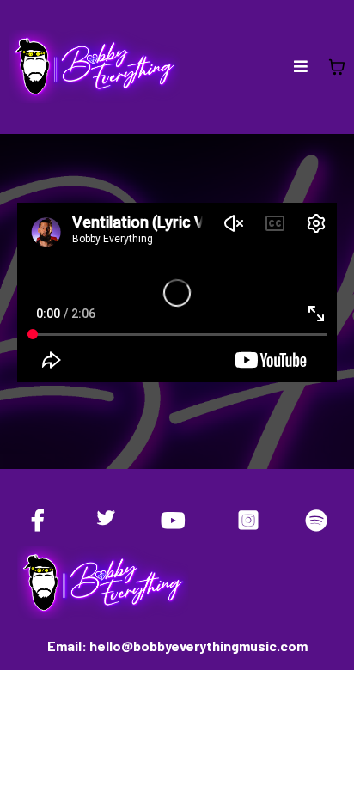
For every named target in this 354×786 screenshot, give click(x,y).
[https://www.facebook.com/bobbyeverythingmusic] (42, 520)
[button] (301, 67)
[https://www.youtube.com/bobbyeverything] (177, 520)
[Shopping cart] (336, 67)
